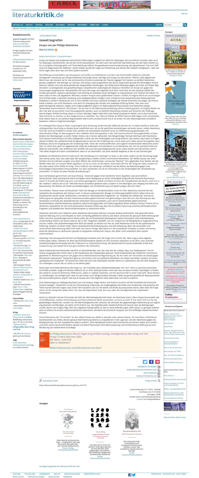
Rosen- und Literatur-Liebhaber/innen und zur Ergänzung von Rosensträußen (173, 317)
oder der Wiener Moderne (174, 355)
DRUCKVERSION (150, 373)
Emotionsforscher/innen (173, 359)
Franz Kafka (17, 308)
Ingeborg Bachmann (21, 186)
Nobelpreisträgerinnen (175, 255)
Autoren (60, 25)
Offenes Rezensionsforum (23, 59)
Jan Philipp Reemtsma (60, 333)
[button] (145, 362)
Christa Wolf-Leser (171, 362)
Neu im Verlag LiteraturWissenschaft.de (68, 449)
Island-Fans (168, 326)
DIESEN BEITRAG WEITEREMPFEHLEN (142, 370)
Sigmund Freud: (23, 327)
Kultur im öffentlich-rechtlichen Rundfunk (21, 45)
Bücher (49, 25)
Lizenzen (140, 399)
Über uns (94, 25)
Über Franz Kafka (175, 249)
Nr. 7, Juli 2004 (43, 28)
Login (105, 25)
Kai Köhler (49, 49)
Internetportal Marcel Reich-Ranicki (21, 193)
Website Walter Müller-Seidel (175, 417)
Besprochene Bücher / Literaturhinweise (55, 56)
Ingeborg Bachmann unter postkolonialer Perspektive (174, 394)
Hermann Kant (19, 153)
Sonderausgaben (20, 135)
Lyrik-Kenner (168, 323)
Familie (16, 55)
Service (71, 25)
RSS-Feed (16, 474)
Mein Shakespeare (20, 151)
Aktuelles (18, 25)
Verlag (184, 13)
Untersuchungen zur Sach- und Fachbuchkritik (174, 384)
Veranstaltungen (36, 476)
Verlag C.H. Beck (175, 75)
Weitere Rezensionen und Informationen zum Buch (75, 347)
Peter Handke (27, 180)
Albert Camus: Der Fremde (175, 207)
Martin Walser (21, 146)
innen (180, 362)
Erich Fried (17, 171)
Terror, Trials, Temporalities (20, 288)
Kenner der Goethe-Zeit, (173, 347)
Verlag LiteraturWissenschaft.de (100, 457)
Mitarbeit (82, 25)
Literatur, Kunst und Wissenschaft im (22, 317)
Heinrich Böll (18, 144)
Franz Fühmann (26, 175)
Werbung (67, 476)
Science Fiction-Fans (171, 338)
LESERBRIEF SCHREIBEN (147, 366)
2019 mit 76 (17, 243)
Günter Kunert (19, 141)
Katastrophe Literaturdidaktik (175, 223)
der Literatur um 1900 (172, 351)
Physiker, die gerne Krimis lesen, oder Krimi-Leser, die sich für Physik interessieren (174, 332)
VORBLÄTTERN (153, 35)
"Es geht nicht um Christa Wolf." (22, 248)
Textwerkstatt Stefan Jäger (175, 260)
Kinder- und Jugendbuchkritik (174, 389)
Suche (159, 25)
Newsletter (53, 476)
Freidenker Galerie (175, 201)
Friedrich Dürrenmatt (20, 157)
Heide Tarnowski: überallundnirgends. (21, 229)
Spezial (39, 25)
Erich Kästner (169, 375)
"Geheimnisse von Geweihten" (175, 215)
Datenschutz (169, 474)
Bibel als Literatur (24, 333)
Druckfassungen (72, 474)
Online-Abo (17, 80)
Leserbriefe (44, 474)
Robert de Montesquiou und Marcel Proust (22, 268)
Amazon (176, 124)
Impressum (156, 474)
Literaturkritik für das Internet (175, 379)
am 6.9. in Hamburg (177, 237)
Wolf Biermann (24, 149)
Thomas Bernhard (20, 164)
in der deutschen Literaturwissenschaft (21, 343)
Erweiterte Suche (92, 474)
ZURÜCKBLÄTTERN (48, 35)
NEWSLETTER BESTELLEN (146, 376)
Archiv (29, 25)
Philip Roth (29, 141)
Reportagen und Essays (61, 28)
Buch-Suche (18, 476)
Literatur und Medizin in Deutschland (22, 275)
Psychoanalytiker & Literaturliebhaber (171, 343)
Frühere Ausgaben (28, 28)
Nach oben (181, 474)
